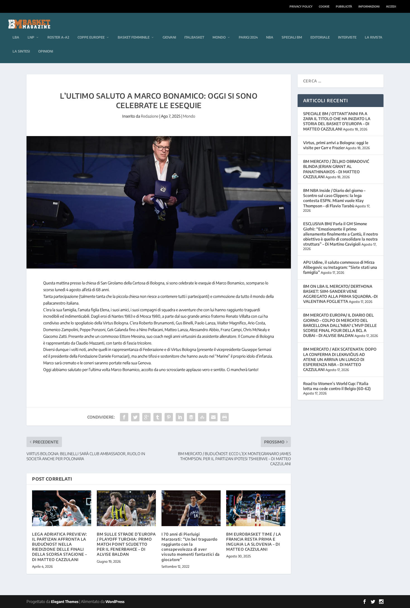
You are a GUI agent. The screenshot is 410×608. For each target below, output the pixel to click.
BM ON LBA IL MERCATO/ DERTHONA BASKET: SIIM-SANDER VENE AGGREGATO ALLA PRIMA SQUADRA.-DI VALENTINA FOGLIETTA (340, 294)
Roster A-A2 (58, 37)
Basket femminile (133, 37)
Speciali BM (292, 37)
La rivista (373, 37)
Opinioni (45, 51)
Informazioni (369, 6)
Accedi (391, 6)
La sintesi (21, 51)
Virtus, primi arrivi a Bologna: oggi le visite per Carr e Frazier (335, 145)
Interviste (347, 37)
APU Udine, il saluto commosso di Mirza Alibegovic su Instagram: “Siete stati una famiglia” (340, 267)
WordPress (114, 601)
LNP (31, 37)
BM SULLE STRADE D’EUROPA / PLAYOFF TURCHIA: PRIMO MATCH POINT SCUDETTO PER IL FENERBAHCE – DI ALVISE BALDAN (126, 544)
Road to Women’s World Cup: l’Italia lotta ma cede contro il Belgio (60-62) (337, 386)
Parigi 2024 (248, 37)
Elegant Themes (64, 601)
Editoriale (320, 37)
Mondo (219, 37)
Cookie (324, 6)
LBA (16, 37)
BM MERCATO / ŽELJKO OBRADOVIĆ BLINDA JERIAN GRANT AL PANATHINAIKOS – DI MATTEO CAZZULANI (336, 169)
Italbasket (194, 37)
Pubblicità (344, 6)
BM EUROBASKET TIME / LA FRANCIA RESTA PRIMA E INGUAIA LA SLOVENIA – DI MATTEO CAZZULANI (253, 542)
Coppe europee (91, 37)
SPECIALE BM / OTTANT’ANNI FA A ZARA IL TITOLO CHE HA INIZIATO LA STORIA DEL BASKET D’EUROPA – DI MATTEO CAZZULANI (336, 121)
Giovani (169, 37)
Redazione (149, 116)
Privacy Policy (301, 6)
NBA (269, 37)
